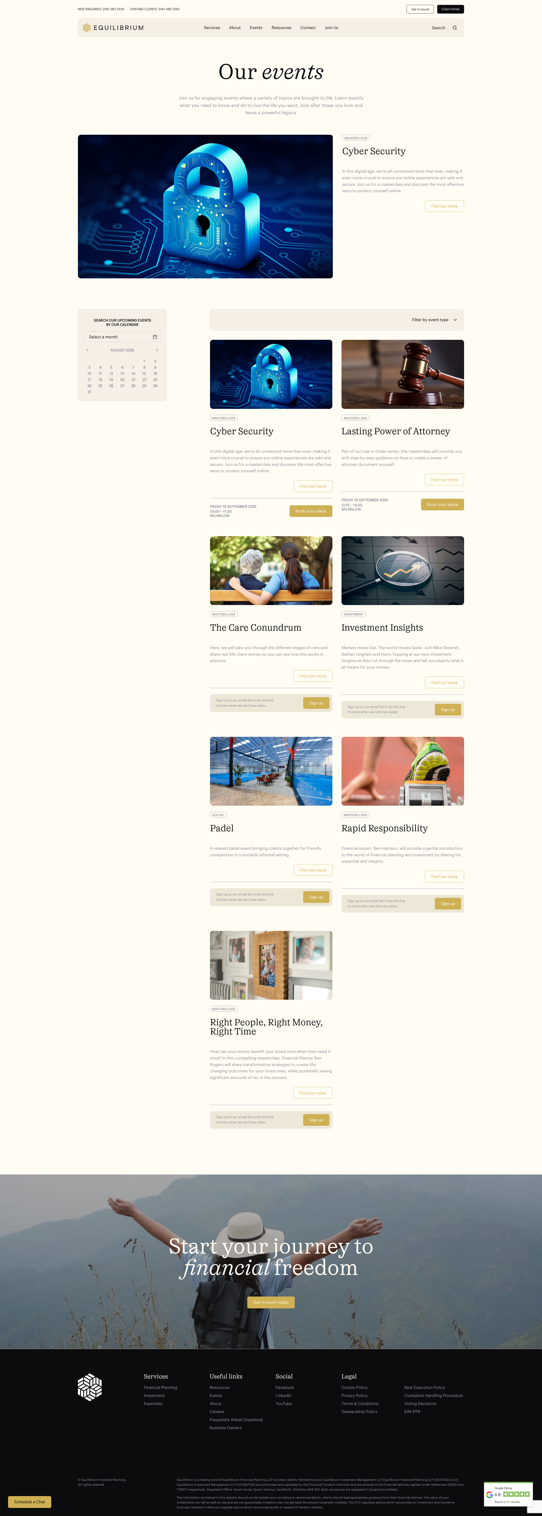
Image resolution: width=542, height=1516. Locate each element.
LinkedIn (284, 1395)
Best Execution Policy (424, 1387)
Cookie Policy (355, 1387)
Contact (308, 27)
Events (256, 27)
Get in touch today (271, 1302)
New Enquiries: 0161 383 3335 (101, 9)
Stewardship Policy (359, 1411)
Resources (281, 27)
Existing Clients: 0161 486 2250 (155, 9)
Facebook (285, 1387)
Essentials (153, 1403)
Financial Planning (160, 1387)
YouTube (284, 1403)
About (235, 27)
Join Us (331, 27)
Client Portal (450, 9)
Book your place (311, 511)
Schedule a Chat (29, 1501)
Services (212, 27)
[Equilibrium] (113, 27)
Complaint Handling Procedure (433, 1395)
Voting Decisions (420, 1403)
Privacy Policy (355, 1395)
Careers (217, 1411)
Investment (154, 1395)
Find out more (444, 206)
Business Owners (226, 1427)
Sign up (316, 703)
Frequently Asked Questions (236, 1419)
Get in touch (420, 9)
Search (454, 27)
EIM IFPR (412, 1411)
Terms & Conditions (360, 1403)
